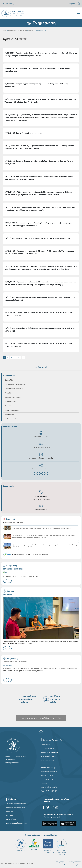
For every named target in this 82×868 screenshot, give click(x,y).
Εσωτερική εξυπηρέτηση (15, 807)
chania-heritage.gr (48, 768)
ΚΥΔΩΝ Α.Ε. (34, 851)
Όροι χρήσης (59, 862)
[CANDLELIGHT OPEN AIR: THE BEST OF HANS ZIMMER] (41, 572)
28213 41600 (41, 497)
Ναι (53, 718)
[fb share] (36, 473)
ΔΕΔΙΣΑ (48, 849)
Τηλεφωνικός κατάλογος (16, 803)
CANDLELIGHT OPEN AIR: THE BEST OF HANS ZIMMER (20, 576)
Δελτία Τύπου (22, 30)
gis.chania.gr (45, 744)
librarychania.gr (47, 775)
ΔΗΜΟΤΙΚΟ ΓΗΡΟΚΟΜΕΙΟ (62, 851)
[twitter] (47, 808)
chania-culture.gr (47, 748)
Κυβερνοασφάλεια (11, 419)
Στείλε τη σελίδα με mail (41, 447)
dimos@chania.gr (41, 509)
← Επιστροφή (41, 367)
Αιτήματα (71, 3)
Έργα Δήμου (11, 819)
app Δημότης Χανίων (49, 787)
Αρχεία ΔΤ (31, 30)
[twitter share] (41, 473)
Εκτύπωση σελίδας (41, 436)
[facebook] (43, 808)
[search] (79, 3)
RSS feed (9, 815)
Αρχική (3, 30)
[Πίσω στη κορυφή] (41, 732)
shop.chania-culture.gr (49, 752)
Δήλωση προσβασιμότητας (16, 823)
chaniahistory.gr (47, 779)
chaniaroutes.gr (47, 764)
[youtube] (56, 808)
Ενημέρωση (12, 30)
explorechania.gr (47, 760)
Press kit (9, 811)
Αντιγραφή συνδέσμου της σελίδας (41, 458)
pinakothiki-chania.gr (49, 771)
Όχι (60, 718)
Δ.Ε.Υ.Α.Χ (20, 850)
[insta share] (46, 473)
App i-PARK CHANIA (49, 791)
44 (19, 358)
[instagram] (52, 808)
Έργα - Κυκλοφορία (12, 410)
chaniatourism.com (48, 756)
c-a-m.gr (44, 783)
